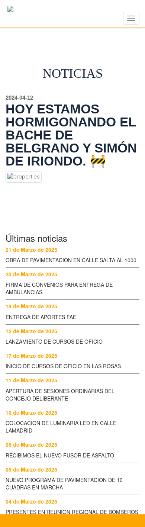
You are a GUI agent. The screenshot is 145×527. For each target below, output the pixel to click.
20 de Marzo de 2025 (31, 274)
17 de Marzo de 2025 (31, 355)
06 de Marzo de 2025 (31, 444)
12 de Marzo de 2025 (31, 331)
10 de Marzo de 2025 (31, 412)
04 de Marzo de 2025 (31, 501)
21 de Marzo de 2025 (31, 249)
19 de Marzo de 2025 (31, 306)
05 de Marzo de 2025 (31, 469)
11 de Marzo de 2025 (31, 380)
